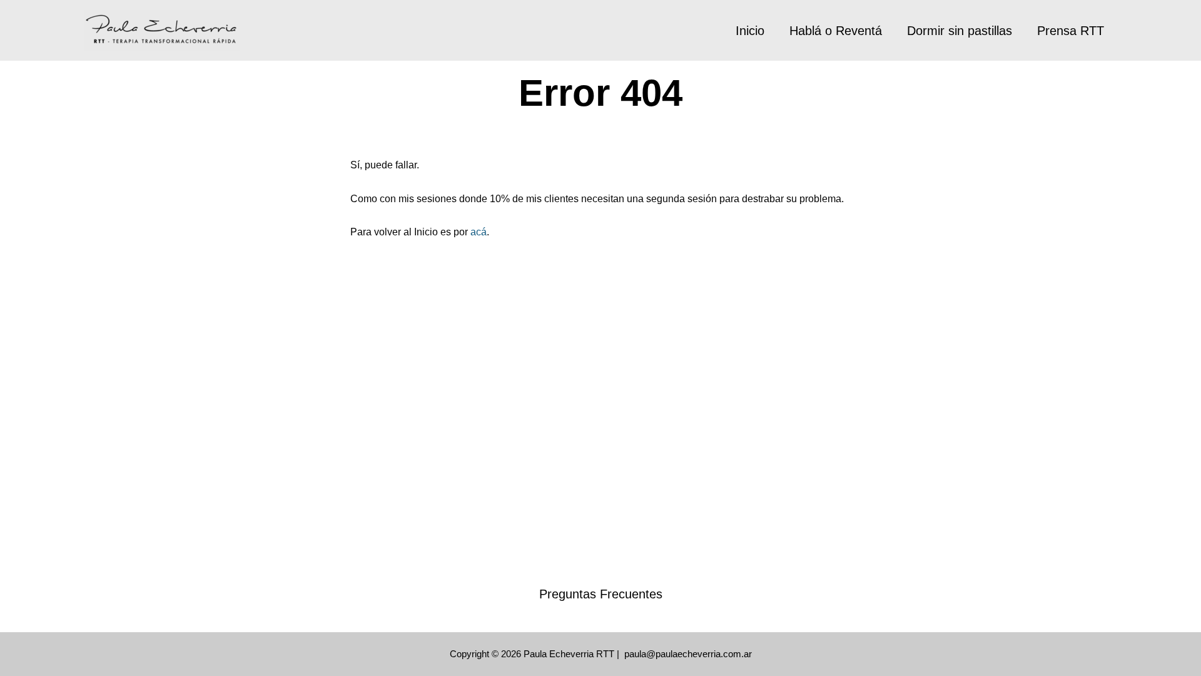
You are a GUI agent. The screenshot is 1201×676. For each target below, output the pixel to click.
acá (478, 232)
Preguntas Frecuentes (600, 594)
